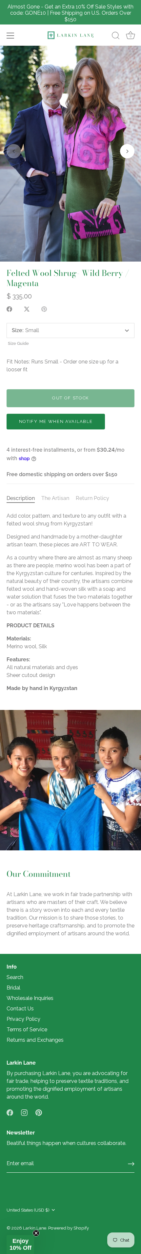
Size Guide (18, 343)
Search (15, 977)
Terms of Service (27, 1029)
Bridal (13, 988)
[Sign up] (131, 1164)
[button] (14, 151)
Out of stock (70, 397)
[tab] (24, 498)
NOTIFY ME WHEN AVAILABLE (56, 421)
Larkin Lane (34, 1227)
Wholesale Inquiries (30, 998)
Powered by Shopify (68, 1227)
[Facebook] (10, 1112)
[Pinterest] (38, 1112)
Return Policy (92, 498)
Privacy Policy (23, 1019)
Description (21, 498)
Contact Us (20, 1008)
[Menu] (10, 35)
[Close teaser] (36, 1233)
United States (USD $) (28, 1210)
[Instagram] (24, 1112)
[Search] (116, 36)
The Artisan (55, 498)
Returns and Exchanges (35, 1040)
